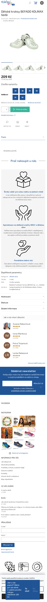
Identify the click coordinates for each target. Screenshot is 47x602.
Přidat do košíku (21, 109)
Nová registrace (6, 549)
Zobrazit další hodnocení (36, 363)
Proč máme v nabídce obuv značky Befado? (16, 515)
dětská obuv (13, 276)
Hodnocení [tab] (5, 296)
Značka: (8, 21)
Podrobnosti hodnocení (29, 19)
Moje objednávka (7, 479)
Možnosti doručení (34, 103)
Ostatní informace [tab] (9, 308)
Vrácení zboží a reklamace (10, 476)
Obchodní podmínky (8, 465)
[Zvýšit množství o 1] (9, 108)
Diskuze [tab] (4, 302)
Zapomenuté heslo (7, 552)
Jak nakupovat (6, 462)
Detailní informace (7, 115)
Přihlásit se (38, 383)
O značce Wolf (6, 490)
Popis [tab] (3, 137)
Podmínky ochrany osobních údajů (12, 468)
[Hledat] (30, 3)
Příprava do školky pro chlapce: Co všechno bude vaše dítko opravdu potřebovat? (21, 508)
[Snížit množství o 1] (9, 110)
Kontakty (4, 473)
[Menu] (42, 3)
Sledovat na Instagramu (20, 453)
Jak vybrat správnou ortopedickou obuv (15, 502)
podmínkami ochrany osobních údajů (23, 391)
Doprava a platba (7, 471)
